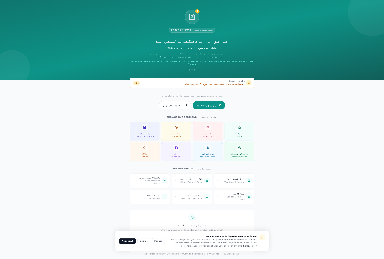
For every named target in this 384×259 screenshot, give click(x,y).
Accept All (127, 241)
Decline (144, 241)
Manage (158, 241)
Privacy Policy (250, 246)
